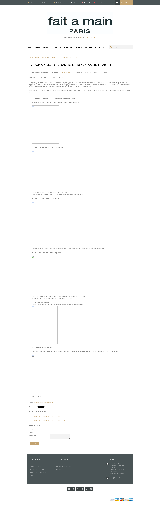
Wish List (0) (60, 3)
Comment (32, 436)
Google (82, 489)
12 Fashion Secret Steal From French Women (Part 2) (48, 420)
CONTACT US (60, 464)
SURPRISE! (88, 47)
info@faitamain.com (117, 478)
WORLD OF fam (100, 47)
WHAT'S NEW (47, 47)
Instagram (91, 489)
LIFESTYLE (79, 47)
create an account (90, 37)
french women (44, 403)
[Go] (111, 47)
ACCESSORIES (68, 47)
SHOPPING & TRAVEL (41, 57)
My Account (45, 3)
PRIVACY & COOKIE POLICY (38, 472)
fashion (36, 403)
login (81, 37)
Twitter (73, 489)
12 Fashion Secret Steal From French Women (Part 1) (66, 57)
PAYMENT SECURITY (36, 467)
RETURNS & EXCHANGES (63, 467)
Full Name (32, 430)
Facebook (69, 489)
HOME (30, 47)
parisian (51, 403)
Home (33, 3)
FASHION (58, 47)
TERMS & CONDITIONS (37, 470)
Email (31, 433)
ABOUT (37, 47)
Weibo (87, 489)
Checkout (74, 3)
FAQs (32, 475)
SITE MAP (58, 470)
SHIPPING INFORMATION (38, 464)
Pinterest (78, 489)
